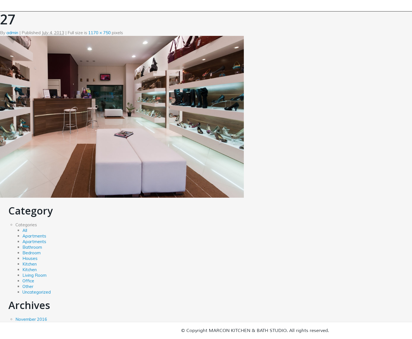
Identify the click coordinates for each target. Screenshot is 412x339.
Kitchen (29, 264)
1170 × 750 (99, 32)
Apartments (34, 236)
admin (12, 32)
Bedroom (31, 252)
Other (27, 286)
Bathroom (32, 247)
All (24, 230)
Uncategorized (36, 292)
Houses (30, 258)
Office (28, 280)
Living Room (34, 275)
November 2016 (31, 319)
